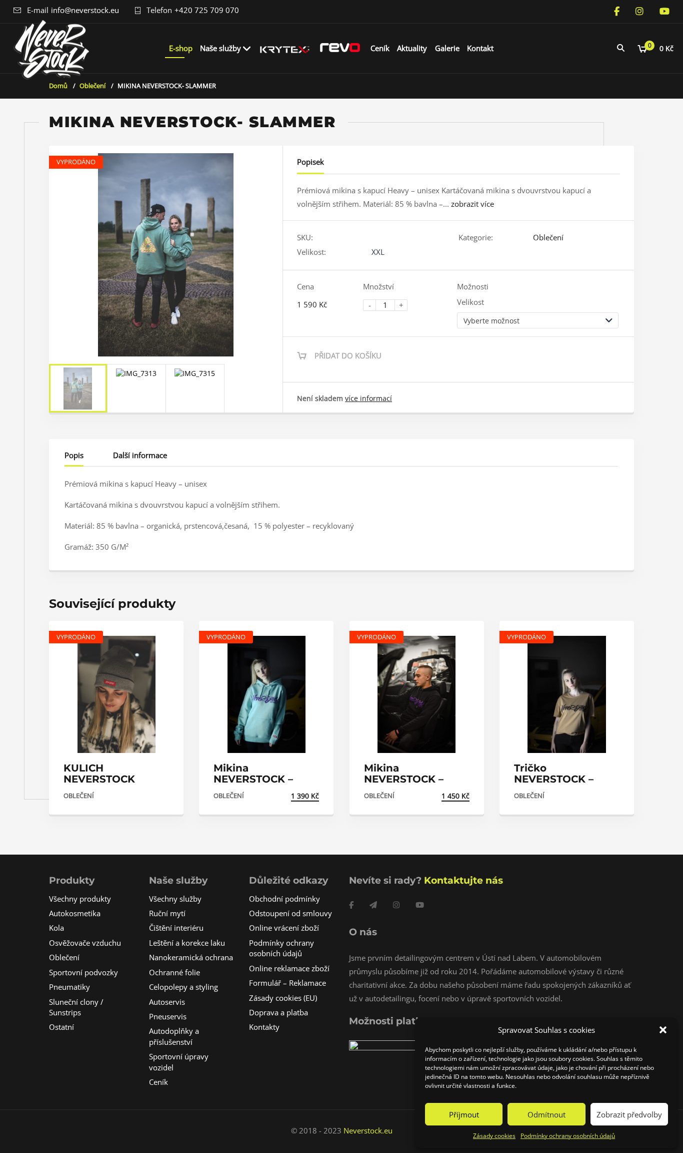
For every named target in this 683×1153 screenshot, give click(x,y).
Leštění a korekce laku (187, 943)
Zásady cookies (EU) (283, 998)
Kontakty (264, 1027)
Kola (56, 928)
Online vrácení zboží (284, 928)
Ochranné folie (174, 972)
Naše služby (220, 48)
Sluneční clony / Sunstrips (76, 1007)
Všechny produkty (80, 899)
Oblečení (93, 85)
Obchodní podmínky (284, 899)
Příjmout (464, 1114)
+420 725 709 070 (206, 10)
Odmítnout (547, 1114)
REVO (340, 48)
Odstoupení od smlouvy (290, 913)
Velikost (470, 302)
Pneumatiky (69, 987)
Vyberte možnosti (135, 796)
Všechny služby (175, 899)
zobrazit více (472, 204)
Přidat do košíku (348, 355)
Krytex (285, 48)
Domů (58, 85)
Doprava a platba (278, 1012)
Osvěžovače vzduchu (85, 943)
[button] (663, 1030)
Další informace (140, 455)
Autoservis (167, 1002)
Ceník (380, 48)
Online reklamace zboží (289, 968)
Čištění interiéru (176, 928)
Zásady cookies (494, 1135)
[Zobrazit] (165, 637)
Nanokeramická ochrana (191, 957)
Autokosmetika (74, 913)
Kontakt (480, 48)
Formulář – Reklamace (287, 983)
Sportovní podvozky (83, 972)
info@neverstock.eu (85, 10)
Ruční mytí (167, 913)
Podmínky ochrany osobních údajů (567, 1135)
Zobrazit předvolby (629, 1114)
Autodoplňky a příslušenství (174, 1036)
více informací (368, 398)
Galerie (447, 48)
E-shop (180, 48)
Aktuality (412, 48)
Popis (74, 455)
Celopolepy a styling (183, 987)
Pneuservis (167, 1016)
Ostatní (61, 1027)
